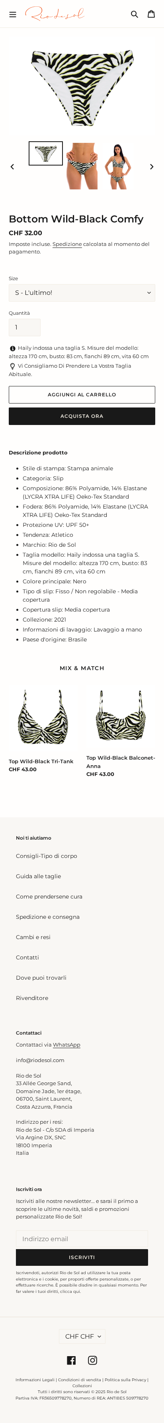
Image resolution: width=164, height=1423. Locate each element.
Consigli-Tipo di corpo (46, 856)
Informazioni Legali (35, 1379)
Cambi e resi (33, 937)
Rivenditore (32, 998)
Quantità (19, 313)
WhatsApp (66, 1044)
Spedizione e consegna (48, 916)
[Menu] (12, 13)
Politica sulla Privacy (126, 1379)
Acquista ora (82, 416)
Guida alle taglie (38, 876)
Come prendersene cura (49, 896)
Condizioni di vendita (79, 1379)
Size (13, 278)
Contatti (27, 957)
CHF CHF (79, 1336)
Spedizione (67, 244)
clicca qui (70, 1291)
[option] (46, 153)
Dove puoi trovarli (41, 977)
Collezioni (82, 1385)
